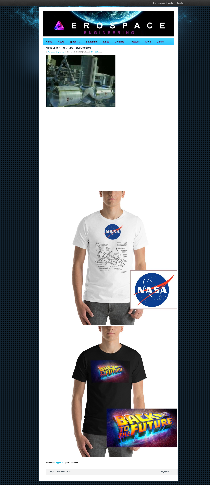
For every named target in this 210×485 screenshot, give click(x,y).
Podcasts (135, 41)
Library (160, 41)
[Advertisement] (105, 130)
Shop (148, 41)
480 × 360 (94, 52)
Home (49, 41)
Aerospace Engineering (56, 52)
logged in (59, 463)
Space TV (75, 41)
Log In (163, 3)
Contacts (119, 41)
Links (106, 41)
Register (180, 3)
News (61, 41)
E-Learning (92, 41)
